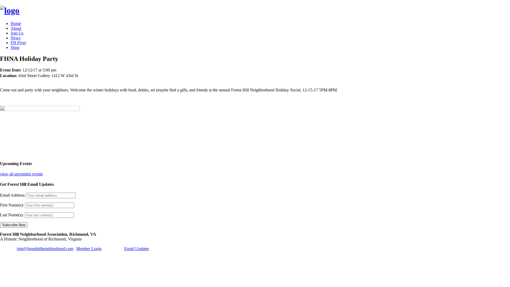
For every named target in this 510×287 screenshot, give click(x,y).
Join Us (17, 33)
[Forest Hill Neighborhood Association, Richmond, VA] (9, 10)
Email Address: (13, 195)
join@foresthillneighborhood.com (45, 248)
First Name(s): (12, 205)
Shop (15, 47)
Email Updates (136, 248)
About (16, 28)
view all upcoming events (21, 174)
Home (16, 23)
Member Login (88, 248)
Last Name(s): (12, 215)
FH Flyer (18, 42)
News (15, 38)
